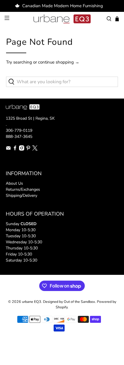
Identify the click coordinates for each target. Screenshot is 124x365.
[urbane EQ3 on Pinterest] (28, 149)
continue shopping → (58, 62)
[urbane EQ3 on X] (34, 149)
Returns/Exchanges (23, 189)
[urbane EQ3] (62, 19)
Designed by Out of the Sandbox (69, 301)
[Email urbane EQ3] (8, 149)
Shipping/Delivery (21, 195)
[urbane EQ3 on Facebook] (15, 149)
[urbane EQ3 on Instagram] (21, 149)
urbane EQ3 (31, 301)
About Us (14, 183)
